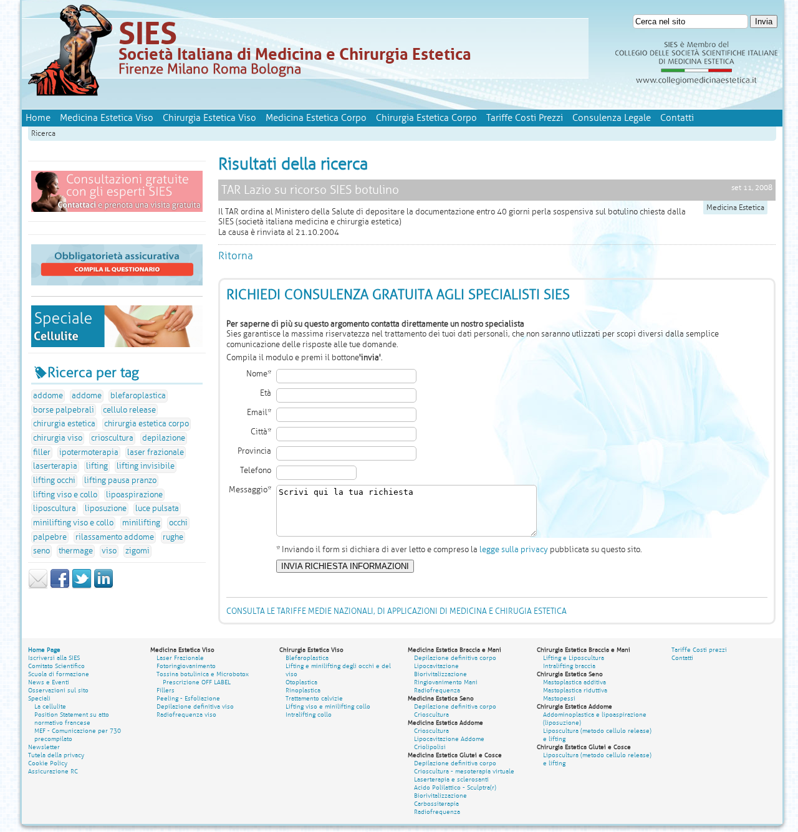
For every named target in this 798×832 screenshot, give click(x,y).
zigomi (137, 551)
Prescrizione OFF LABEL (197, 682)
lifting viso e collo (65, 495)
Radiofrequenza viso (186, 714)
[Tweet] (82, 586)
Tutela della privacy (56, 755)
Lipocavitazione (436, 666)
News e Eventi (48, 682)
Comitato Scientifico (56, 666)
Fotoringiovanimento (186, 666)
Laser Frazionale (180, 658)
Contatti (677, 118)
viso (109, 551)
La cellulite (50, 706)
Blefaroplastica (307, 658)
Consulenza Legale (611, 118)
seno (41, 551)
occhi (178, 523)
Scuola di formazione (58, 674)
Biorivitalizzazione (440, 674)
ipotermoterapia (88, 452)
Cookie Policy (47, 763)
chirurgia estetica (64, 424)
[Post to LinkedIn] (103, 586)
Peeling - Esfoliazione (188, 698)
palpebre (50, 537)
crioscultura (112, 438)
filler (41, 452)
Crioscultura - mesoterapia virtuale (464, 771)
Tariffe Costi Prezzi (524, 118)
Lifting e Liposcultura (573, 658)
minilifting (141, 523)
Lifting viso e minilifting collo (328, 706)
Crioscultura (431, 714)
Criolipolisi (430, 747)
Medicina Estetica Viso (106, 118)
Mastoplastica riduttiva (575, 690)
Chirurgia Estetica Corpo (426, 118)
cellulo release (129, 410)
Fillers (165, 690)
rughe (173, 537)
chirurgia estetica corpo (146, 424)
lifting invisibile (146, 466)
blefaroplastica (138, 396)
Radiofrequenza (437, 690)
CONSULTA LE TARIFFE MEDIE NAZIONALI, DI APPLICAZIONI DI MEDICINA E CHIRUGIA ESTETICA (396, 611)
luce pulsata (157, 509)
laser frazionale (155, 452)
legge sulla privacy (513, 550)
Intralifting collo (309, 714)
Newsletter (44, 747)
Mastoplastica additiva (574, 682)
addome (48, 396)
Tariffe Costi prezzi (699, 650)
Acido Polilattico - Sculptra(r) (455, 787)
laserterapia (55, 466)
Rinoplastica (303, 690)
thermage (76, 551)
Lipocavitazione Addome (449, 739)
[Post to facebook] (60, 586)
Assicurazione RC (53, 771)
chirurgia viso (57, 438)
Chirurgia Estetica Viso (209, 118)
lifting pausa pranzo (120, 480)
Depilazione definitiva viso (195, 706)
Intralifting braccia (569, 666)
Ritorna (235, 255)
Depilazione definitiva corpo (455, 658)
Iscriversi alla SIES (54, 658)
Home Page (44, 650)
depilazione (163, 438)
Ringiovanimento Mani (446, 682)
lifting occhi (54, 480)
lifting (97, 466)
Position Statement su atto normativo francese (71, 718)
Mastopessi (559, 698)
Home (38, 118)
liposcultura (54, 509)
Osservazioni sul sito (58, 690)
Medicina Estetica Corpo (316, 118)
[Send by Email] (38, 586)
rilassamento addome (114, 537)
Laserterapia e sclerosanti (451, 779)
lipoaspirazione (134, 495)
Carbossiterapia (436, 804)
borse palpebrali (63, 410)
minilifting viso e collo (73, 523)
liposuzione (106, 509)
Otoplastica (301, 682)
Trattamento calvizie (314, 698)
